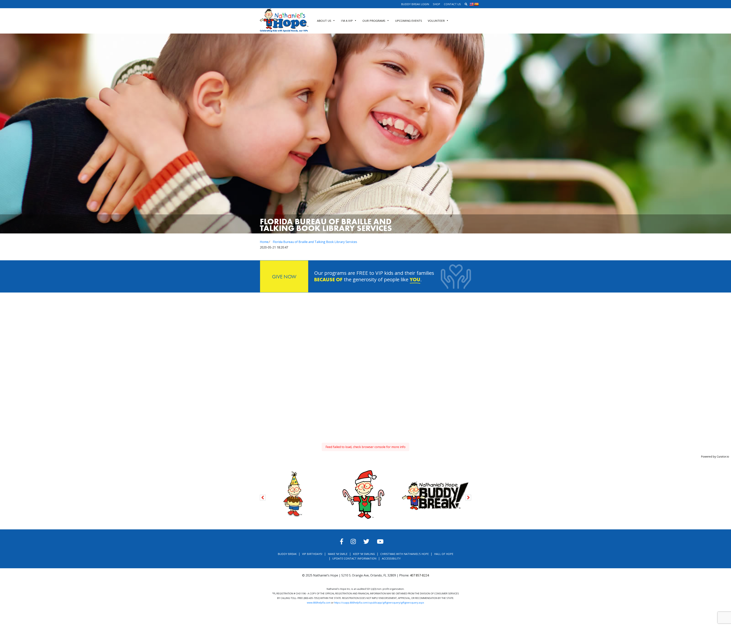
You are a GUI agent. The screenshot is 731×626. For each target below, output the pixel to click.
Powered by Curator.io (715, 456)
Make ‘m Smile (337, 554)
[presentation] (263, 497)
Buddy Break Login (415, 4)
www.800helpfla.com (318, 602)
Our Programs (373, 20)
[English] (471, 4)
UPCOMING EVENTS (408, 20)
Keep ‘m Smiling (364, 554)
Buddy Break (287, 554)
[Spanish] (476, 4)
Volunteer (436, 20)
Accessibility (391, 558)
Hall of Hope (443, 554)
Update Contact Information (354, 558)
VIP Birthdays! (312, 554)
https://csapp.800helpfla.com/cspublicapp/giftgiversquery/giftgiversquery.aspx (379, 602)
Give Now (284, 276)
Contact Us (452, 4)
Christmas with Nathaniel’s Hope (404, 554)
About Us (324, 20)
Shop (436, 4)
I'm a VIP (347, 20)
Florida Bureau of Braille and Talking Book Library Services (315, 242)
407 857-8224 (419, 575)
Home (264, 242)
